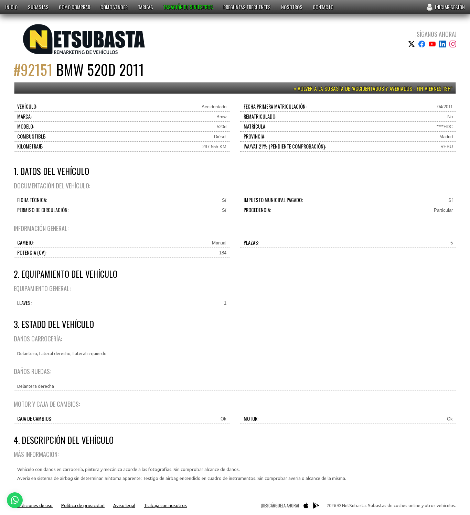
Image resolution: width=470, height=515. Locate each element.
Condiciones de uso (33, 505)
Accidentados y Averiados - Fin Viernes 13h (402, 88)
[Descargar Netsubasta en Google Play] (316, 505)
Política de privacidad (83, 505)
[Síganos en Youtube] (432, 44)
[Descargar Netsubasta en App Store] (305, 505)
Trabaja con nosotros (165, 505)
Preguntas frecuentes (247, 7)
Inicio (11, 7)
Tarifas (145, 7)
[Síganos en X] (411, 44)
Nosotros (291, 7)
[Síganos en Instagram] (452, 44)
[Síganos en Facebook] (421, 44)
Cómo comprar (74, 7)
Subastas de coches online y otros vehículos (84, 39)
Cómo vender (114, 7)
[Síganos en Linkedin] (442, 44)
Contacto (323, 7)
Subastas (38, 7)
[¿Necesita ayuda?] (15, 500)
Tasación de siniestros (188, 7)
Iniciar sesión (450, 7)
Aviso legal (124, 505)
